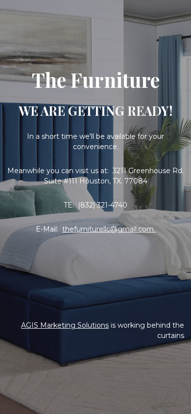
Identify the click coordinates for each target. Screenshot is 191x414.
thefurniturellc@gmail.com (109, 229)
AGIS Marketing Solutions (65, 325)
